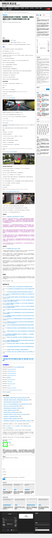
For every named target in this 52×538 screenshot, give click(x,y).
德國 (48, 128)
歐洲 (37, 131)
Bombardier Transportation (12, 387)
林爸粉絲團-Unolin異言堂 (27, 425)
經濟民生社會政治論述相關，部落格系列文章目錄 (11, 401)
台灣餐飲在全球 (43, 103)
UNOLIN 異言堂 (9, 3)
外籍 (40, 128)
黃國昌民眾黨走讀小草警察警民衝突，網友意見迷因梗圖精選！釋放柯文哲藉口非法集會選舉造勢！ (7, 492)
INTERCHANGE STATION (11, 383)
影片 (46, 128)
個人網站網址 (4, 474)
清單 (42, 131)
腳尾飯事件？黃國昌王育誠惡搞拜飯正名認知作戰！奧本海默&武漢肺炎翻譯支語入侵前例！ (18, 492)
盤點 (44, 131)
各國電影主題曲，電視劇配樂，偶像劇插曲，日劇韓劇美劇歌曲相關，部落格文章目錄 (16, 399)
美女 (41, 132)
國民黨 (46, 127)
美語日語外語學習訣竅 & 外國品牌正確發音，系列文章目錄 (12, 408)
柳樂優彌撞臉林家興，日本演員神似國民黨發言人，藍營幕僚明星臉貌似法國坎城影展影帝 (43, 144)
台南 (37, 127)
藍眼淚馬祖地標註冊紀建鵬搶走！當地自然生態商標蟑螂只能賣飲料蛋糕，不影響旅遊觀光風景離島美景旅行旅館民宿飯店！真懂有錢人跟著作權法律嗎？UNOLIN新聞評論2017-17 (27, 451)
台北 (47, 126)
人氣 (37, 126)
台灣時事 (4, 489)
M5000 (9, 385)
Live (49, 8)
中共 (42, 124)
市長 (42, 128)
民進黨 (40, 131)
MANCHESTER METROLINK (12, 369)
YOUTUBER (38, 124)
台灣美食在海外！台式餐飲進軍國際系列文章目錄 (11, 416)
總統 (37, 132)
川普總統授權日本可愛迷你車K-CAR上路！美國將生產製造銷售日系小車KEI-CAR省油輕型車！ (43, 20)
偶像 (43, 126)
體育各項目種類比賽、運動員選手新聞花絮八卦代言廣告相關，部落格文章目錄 (15, 397)
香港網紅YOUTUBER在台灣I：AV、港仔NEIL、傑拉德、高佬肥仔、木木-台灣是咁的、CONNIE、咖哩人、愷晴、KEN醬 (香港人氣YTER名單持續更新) (43, 140)
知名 (46, 131)
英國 (47, 132)
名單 (41, 127)
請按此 (7, 122)
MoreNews (28, 532)
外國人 (38, 128)
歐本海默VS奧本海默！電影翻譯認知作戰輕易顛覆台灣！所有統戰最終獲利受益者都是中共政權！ (29, 492)
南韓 (45, 126)
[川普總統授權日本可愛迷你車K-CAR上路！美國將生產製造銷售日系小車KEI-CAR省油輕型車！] (8, 502)
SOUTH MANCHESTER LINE (12, 373)
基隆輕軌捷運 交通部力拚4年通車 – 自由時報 (13, 248)
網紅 (48, 131)
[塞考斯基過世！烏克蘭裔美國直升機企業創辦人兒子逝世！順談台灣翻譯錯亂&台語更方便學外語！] (31, 502)
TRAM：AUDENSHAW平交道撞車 (12, 151)
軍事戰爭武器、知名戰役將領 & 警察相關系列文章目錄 (11, 418)
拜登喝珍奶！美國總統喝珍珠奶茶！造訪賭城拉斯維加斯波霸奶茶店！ (39, 96)
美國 (39, 132)
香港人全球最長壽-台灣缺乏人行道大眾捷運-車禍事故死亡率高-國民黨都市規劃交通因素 (19, 286)
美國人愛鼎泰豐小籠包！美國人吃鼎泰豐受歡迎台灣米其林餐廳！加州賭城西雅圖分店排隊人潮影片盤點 (39, 114)
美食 (43, 132)
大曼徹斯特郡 (8, 377)
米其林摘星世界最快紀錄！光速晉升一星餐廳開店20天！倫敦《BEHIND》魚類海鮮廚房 (43, 23)
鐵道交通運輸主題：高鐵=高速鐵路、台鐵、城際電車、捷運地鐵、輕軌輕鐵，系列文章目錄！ (17, 420)
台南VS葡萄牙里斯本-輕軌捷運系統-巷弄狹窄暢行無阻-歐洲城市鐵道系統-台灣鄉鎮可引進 (19, 291)
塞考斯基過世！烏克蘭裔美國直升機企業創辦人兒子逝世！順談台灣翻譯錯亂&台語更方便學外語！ (43, 26)
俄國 (41, 126)
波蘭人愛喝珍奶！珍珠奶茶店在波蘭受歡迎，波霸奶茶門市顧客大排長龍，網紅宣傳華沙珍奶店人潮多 (39, 110)
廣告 (44, 128)
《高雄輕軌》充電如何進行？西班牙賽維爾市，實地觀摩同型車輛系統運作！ (18, 349)
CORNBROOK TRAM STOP (11, 371)
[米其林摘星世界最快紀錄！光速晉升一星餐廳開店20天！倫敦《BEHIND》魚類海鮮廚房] (20, 502)
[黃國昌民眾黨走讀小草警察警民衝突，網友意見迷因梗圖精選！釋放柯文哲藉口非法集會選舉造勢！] (8, 487)
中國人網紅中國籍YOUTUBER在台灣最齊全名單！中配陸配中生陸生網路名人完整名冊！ (43, 150)
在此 (15, 40)
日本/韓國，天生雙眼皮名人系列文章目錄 (10, 410)
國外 (43, 127)
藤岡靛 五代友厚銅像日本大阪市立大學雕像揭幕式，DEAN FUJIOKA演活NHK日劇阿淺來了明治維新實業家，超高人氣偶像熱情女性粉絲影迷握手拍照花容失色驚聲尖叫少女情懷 (11, 451)
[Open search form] (45, 9)
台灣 (39, 127)
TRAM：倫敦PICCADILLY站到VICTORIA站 (13, 191)
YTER (40, 124)
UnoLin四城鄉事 (17, 425)
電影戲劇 (28, 489)
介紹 (39, 126)
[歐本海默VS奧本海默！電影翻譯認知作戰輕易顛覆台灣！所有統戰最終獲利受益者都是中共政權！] (29, 487)
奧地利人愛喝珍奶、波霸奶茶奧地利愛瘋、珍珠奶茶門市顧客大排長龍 (39, 100)
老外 (45, 132)
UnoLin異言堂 (8, 425)
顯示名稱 (4, 469)
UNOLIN (4, 20)
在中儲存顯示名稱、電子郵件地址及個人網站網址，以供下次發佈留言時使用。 (14, 477)
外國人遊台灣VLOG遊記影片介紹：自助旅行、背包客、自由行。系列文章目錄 (15, 414)
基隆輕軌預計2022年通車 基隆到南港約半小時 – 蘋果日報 (15, 216)
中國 (44, 124)
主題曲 (47, 124)
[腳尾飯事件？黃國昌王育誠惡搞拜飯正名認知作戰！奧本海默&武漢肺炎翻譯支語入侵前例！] (19, 487)
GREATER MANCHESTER (11, 379)
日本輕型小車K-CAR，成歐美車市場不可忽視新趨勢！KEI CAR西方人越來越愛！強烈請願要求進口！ (43, 35)
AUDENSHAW (10, 381)
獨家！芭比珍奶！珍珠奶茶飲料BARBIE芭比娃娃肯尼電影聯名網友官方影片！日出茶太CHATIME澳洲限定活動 (39, 105)
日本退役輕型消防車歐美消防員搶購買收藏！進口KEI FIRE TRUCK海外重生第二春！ (43, 32)
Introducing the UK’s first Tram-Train (16, 389)
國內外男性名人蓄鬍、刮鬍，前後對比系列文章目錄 (11, 412)
